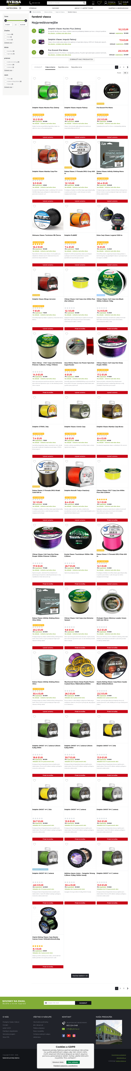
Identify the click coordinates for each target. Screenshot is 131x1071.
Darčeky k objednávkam (118, 8)
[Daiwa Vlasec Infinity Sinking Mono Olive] (47, 665)
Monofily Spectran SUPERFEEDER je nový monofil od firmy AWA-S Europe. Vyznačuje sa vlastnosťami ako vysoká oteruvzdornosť (79, 383)
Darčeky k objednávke (10, 1031)
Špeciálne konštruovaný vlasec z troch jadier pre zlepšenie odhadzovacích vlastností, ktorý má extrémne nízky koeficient (46, 255)
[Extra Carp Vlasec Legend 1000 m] (112, 218)
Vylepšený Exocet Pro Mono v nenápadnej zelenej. (111, 126)
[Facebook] (63, 1035)
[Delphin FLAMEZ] (80, 218)
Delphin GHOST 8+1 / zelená (107, 809)
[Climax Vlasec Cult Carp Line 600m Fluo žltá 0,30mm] (80, 282)
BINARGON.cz (121, 1058)
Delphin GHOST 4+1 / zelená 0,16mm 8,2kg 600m (78, 747)
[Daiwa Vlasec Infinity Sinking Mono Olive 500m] (47, 601)
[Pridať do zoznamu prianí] (34, 78)
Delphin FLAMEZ (70, 235)
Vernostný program (9, 1034)
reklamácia (36, 1037)
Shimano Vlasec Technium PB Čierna (46, 235)
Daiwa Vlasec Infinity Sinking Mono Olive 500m (45, 619)
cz (93, 2)
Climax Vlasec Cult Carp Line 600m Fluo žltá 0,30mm (79, 300)
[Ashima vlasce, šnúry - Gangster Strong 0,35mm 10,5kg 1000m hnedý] (80, 857)
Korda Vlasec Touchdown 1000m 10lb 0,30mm (78, 555)
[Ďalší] (127, 67)
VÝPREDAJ (32, 8)
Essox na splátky (38, 1031)
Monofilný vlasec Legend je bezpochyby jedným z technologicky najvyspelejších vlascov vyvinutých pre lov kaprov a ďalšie (112, 255)
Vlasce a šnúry (48, 12)
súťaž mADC (7, 1028)
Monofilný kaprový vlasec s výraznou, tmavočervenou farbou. (47, 318)
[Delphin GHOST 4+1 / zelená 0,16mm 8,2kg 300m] (47, 729)
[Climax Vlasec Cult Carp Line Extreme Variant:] (80, 601)
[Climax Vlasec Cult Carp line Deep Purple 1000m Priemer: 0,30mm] (47, 538)
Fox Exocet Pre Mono (58, 50)
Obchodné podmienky (40, 1022)
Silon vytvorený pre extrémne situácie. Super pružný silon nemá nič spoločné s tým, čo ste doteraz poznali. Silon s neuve (47, 383)
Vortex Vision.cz (121, 1061)
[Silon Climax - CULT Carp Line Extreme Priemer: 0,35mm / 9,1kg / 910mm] (47, 346)
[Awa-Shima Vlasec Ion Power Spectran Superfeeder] (80, 346)
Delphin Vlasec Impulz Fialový (62, 39)
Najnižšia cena (63, 67)
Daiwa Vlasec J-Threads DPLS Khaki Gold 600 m (46, 491)
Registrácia (111, 4)
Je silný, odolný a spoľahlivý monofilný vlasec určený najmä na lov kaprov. (79, 446)
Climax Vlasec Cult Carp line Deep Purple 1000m (110, 364)
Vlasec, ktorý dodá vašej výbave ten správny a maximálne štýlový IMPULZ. (77, 127)
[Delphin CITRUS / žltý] (47, 410)
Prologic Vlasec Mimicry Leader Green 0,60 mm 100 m (111, 619)
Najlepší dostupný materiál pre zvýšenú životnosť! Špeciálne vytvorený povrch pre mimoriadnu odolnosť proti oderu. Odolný (78, 319)
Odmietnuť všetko (58, 1062)
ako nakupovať (38, 1025)
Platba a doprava (38, 1028)
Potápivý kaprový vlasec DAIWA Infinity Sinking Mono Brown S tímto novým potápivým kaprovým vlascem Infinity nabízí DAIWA (112, 192)
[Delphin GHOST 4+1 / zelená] (80, 793)
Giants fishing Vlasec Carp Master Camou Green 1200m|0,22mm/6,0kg (46, 938)
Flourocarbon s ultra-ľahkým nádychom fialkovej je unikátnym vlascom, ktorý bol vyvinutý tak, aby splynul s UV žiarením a (79, 702)
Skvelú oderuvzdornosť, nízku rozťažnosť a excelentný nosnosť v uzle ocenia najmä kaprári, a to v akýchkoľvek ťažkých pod (79, 511)
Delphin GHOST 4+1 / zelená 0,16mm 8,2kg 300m (46, 747)
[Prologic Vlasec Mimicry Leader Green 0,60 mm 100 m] (112, 601)
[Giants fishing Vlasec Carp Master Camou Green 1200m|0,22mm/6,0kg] (47, 920)
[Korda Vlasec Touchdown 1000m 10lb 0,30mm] (80, 538)
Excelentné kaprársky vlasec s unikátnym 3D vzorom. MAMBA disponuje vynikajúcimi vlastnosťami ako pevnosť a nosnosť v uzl (47, 192)
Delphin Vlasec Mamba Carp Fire (44, 171)
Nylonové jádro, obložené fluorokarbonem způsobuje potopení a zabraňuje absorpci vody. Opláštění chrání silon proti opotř (110, 383)
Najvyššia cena (76, 67)
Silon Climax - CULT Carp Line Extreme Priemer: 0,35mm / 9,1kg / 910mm (47, 364)
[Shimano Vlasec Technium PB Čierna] (47, 218)
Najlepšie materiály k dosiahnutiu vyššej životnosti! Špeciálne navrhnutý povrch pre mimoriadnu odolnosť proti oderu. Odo (111, 319)
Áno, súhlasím (73, 1062)
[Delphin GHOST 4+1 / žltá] (112, 729)
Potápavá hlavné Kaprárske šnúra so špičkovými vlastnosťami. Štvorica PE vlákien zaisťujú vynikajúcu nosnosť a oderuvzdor (47, 766)
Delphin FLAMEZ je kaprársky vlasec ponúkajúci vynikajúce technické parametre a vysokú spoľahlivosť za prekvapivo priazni (78, 255)
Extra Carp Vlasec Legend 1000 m (109, 235)
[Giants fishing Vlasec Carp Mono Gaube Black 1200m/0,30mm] (112, 665)
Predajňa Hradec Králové (11, 1022)
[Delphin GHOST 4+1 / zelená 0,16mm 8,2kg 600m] (80, 729)
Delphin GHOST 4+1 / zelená (75, 809)
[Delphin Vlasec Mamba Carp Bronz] (112, 410)
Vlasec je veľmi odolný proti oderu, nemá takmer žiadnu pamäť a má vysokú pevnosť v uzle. (46, 956)
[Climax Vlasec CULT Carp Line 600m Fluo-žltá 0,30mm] (112, 474)
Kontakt (5, 1025)
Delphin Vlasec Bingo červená (43, 299)
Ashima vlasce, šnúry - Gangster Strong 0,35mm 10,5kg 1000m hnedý (79, 874)
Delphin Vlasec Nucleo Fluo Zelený (64, 29)
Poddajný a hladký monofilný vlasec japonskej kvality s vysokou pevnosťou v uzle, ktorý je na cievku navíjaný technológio (79, 192)
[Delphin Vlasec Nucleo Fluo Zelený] (41, 30)
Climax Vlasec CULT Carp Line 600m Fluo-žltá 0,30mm (110, 491)
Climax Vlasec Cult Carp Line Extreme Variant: (78, 619)
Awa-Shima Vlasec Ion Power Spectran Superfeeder (79, 364)
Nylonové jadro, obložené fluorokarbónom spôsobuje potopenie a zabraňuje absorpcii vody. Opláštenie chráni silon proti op (46, 574)
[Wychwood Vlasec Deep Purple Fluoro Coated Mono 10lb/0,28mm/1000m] (80, 665)
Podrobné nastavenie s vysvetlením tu (66, 1066)
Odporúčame (50, 67)
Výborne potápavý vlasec (71, 573)
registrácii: (38, 121)
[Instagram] (74, 1035)
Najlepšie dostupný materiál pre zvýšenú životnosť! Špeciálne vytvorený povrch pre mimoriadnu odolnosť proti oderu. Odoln (111, 511)
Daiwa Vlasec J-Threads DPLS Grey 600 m (79, 172)
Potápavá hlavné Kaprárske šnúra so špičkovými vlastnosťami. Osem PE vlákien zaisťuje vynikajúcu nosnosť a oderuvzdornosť (111, 830)
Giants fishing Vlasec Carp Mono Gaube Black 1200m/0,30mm (112, 683)
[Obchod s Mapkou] (109, 1032)
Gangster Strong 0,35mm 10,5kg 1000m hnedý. (77, 892)
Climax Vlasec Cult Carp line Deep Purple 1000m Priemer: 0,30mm (45, 555)
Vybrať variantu (48, 137)
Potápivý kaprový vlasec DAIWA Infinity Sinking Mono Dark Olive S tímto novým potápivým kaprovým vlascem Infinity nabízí (47, 638)
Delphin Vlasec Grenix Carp (74, 427)
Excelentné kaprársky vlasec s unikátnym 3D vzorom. (112, 445)
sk (93, 4)
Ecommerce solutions (119, 1055)
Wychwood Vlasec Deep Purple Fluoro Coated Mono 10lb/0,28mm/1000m (79, 683)
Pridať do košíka (80, 328)
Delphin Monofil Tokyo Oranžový (76, 490)
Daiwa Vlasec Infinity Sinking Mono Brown (110, 172)
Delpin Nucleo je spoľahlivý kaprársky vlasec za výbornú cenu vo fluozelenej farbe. (45, 127)
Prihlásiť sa (111, 2)
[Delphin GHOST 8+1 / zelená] (112, 793)
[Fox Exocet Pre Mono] (41, 52)
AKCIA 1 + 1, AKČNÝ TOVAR (84, 8)
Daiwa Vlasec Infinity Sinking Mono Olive (45, 683)
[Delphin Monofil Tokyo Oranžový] (80, 474)
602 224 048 (36, 3)
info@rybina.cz (72, 1029)
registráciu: (119, 33)
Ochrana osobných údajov (41, 1034)
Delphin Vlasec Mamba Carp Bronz (110, 427)
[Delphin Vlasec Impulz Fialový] (41, 41)
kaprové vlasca (60, 12)
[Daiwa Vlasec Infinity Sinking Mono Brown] (112, 155)
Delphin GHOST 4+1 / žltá (106, 746)
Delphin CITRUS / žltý (40, 427)
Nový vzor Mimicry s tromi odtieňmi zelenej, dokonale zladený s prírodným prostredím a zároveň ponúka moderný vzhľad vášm (112, 638)
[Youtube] (69, 1035)
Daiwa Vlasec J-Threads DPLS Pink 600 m (112, 555)
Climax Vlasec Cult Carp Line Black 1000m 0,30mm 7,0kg (110, 300)
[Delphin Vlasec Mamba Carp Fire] (47, 155)
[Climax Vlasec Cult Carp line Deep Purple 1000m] (112, 346)
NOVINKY (55, 8)
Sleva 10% (6, 1037)
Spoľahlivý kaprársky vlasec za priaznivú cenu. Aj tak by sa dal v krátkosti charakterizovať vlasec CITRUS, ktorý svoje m (47, 447)
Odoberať (83, 1003)
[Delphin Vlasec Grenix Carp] (80, 410)
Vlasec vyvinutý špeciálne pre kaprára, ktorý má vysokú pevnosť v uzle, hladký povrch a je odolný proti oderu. (112, 702)
